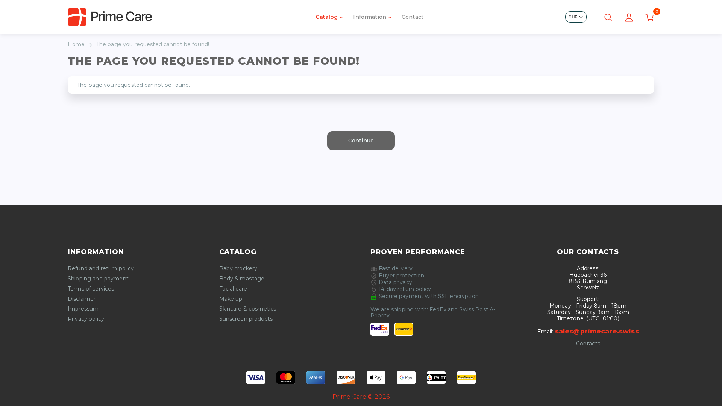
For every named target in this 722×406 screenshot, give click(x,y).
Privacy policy (86, 319)
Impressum (83, 309)
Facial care (233, 289)
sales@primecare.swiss (597, 331)
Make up (231, 299)
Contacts (588, 344)
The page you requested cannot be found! (152, 44)
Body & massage (242, 279)
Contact (412, 17)
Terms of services (91, 289)
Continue (361, 140)
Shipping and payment (98, 279)
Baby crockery (238, 268)
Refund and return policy (101, 268)
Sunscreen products (246, 319)
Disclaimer (82, 299)
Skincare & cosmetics (247, 309)
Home (76, 44)
